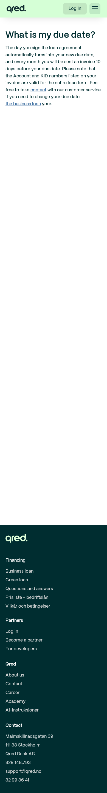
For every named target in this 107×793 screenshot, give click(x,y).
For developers (21, 649)
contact (38, 90)
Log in (75, 9)
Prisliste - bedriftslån (26, 598)
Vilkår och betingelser (27, 606)
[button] (94, 8)
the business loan (23, 104)
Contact (13, 684)
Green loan (16, 580)
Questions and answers (29, 589)
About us (14, 675)
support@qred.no (23, 771)
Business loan (19, 571)
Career (12, 693)
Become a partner (24, 640)
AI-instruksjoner (22, 710)
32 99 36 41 (17, 780)
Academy (15, 701)
